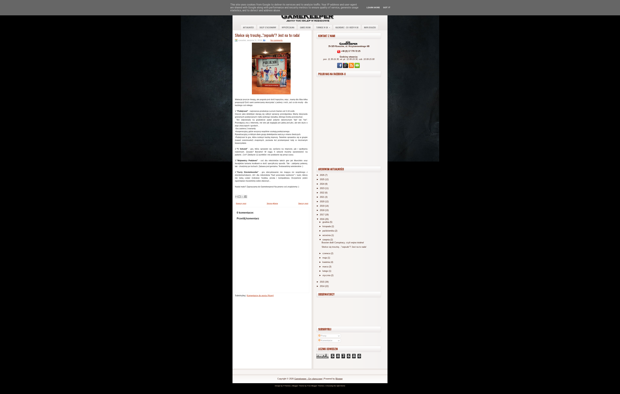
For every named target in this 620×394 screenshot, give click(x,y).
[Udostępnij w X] (242, 196)
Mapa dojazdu (370, 27)
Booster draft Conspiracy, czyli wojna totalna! (343, 242)
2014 (322, 286)
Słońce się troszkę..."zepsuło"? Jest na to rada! (267, 35)
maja (325, 258)
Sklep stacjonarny (267, 27)
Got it (386, 7)
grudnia (326, 222)
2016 (322, 219)
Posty (323, 336)
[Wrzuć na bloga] (239, 196)
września (326, 235)
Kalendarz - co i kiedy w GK (347, 27)
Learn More (373, 7)
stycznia (326, 275)
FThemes (287, 386)
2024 (322, 184)
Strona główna (272, 203)
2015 (322, 282)
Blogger (339, 379)
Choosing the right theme (335, 386)
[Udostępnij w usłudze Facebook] (245, 196)
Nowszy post (241, 203)
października (328, 231)
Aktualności (248, 27)
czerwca (326, 253)
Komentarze (326, 340)
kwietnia (326, 262)
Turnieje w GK (323, 27)
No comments (276, 40)
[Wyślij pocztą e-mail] (236, 196)
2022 (322, 192)
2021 (322, 197)
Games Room (305, 27)
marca (325, 266)
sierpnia (326, 239)
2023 (322, 188)
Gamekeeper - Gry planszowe (308, 379)
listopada (326, 226)
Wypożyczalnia (288, 27)
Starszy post (303, 203)
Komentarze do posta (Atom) (260, 295)
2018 (322, 210)
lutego (325, 271)
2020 (322, 201)
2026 (322, 175)
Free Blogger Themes (315, 386)
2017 (322, 214)
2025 (322, 179)
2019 (322, 206)
